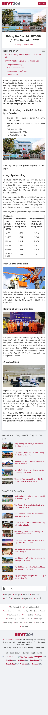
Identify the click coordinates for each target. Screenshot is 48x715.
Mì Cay (38, 615)
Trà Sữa (29, 619)
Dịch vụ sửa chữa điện (15, 68)
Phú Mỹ (25, 594)
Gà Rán (21, 619)
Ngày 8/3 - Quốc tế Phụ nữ (35, 611)
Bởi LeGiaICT (29, 44)
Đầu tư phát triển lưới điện (17, 71)
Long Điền (35, 594)
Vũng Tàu (8, 594)
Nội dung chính (10, 50)
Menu (42, 3)
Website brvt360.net (11, 639)
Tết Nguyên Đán (14, 615)
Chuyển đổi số (12, 74)
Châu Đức (17, 598)
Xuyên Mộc (27, 598)
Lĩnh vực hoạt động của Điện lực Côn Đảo (21, 61)
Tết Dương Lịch (15, 607)
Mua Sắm (18, 623)
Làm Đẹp (38, 619)
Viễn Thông (8, 623)
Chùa (37, 623)
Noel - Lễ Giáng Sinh (31, 607)
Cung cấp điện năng (14, 64)
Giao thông (11, 619)
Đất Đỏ (7, 598)
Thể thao (24, 627)
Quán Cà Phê (28, 615)
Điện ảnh (28, 623)
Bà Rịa (17, 594)
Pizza (43, 623)
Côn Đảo (38, 598)
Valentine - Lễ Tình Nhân (13, 611)
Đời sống (17, 44)
